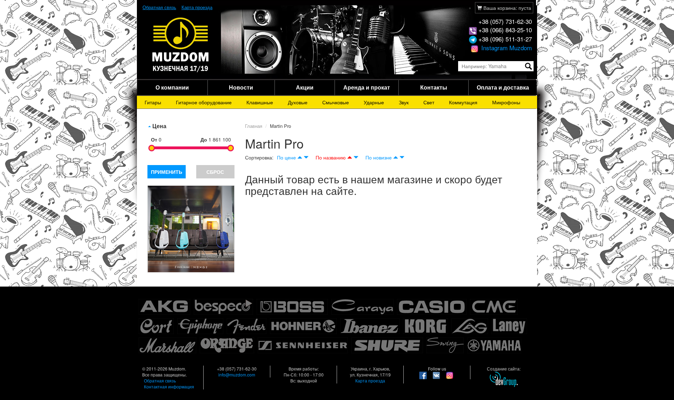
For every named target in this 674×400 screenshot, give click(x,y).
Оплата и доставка (503, 87)
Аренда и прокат (366, 87)
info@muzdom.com (236, 375)
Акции (304, 87)
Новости (241, 87)
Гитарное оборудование (204, 102)
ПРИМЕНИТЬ (166, 171)
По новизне (378, 157)
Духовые (298, 102)
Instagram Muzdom (506, 47)
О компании (172, 87)
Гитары (153, 102)
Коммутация (463, 102)
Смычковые (335, 102)
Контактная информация (169, 386)
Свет (428, 102)
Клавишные (259, 102)
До (203, 139)
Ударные (374, 102)
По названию (331, 157)
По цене (286, 157)
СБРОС (215, 171)
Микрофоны (506, 102)
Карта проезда (196, 7)
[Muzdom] (181, 44)
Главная (253, 126)
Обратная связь (159, 7)
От (154, 139)
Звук (404, 102)
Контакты (433, 87)
